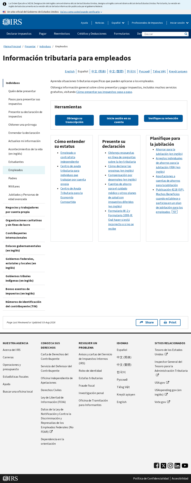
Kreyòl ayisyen (178, 71)
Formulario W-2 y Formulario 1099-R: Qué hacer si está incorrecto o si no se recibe (121, 220)
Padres (12, 178)
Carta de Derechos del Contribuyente (54, 356)
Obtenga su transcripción (74, 120)
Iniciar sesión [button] (177, 23)
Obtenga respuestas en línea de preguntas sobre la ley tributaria (122, 157)
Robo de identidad (90, 371)
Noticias (99, 23)
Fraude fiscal (87, 386)
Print (172, 322)
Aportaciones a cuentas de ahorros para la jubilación (168, 180)
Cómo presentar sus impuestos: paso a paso (104, 92)
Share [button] (149, 322)
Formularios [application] (122, 34)
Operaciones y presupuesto (12, 367)
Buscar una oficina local (18, 391)
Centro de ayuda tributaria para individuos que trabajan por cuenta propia (73, 175)
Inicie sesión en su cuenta (119, 120)
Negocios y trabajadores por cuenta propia (22, 209)
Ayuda (84, 23)
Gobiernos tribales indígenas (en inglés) (20, 278)
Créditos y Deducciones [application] (92, 34)
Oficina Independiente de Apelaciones (57, 380)
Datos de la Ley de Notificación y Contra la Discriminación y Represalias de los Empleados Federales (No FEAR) (57, 420)
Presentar (30, 46)
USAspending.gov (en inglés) (168, 392)
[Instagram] (170, 465)
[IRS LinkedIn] (177, 465)
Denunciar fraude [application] (148, 34)
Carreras (8, 357)
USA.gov (160, 383)
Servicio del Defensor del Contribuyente (56, 368)
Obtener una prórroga (22, 125)
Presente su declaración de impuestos (25, 114)
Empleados (15, 170)
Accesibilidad (180, 478)
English (70, 71)
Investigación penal (91, 393)
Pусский (122, 380)
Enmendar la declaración (24, 133)
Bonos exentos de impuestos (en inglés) (20, 291)
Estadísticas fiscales (16, 377)
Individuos (45, 46)
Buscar (185, 34)
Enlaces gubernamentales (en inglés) (23, 248)
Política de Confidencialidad (151, 478)
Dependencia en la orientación (52, 441)
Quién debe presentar (22, 91)
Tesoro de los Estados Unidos (168, 352)
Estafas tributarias (91, 378)
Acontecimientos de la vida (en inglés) (25, 151)
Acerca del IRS (12, 350)
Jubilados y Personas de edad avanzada (23, 197)
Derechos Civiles (51, 390)
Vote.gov (160, 402)
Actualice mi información (24, 141)
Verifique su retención (163, 118)
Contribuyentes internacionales (16, 235)
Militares (14, 186)
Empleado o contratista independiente (69, 157)
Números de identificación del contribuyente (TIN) (23, 304)
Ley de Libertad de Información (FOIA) (53, 400)
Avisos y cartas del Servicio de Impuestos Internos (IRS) (95, 358)
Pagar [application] (42, 34)
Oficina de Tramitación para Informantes (93, 402)
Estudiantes (16, 162)
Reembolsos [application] (62, 34)
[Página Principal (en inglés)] (12, 20)
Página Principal (12, 46)
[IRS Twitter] (163, 465)
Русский (144, 71)
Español (116, 23)
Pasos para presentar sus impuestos (24, 101)
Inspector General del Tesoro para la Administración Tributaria (171, 366)
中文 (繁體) (116, 71)
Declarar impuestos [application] (19, 34)
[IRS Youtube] (185, 465)
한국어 (131, 71)
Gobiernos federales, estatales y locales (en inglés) (21, 263)
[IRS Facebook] (156, 465)
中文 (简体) (98, 71)
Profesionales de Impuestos (147, 23)
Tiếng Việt (159, 71)
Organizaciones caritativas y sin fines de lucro (24, 222)
